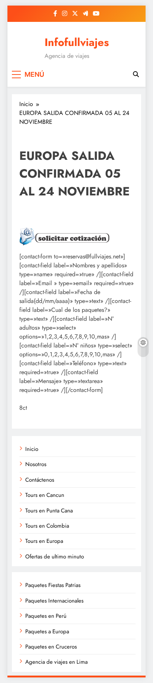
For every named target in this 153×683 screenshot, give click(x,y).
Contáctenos (39, 480)
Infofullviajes (77, 42)
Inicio (31, 449)
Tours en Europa (44, 541)
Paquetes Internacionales (54, 601)
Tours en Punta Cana (49, 511)
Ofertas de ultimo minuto (54, 556)
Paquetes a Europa (47, 631)
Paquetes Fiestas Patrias (53, 585)
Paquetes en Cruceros (51, 647)
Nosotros (35, 464)
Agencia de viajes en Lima (56, 662)
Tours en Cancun (44, 495)
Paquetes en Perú (45, 616)
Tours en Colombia (47, 526)
